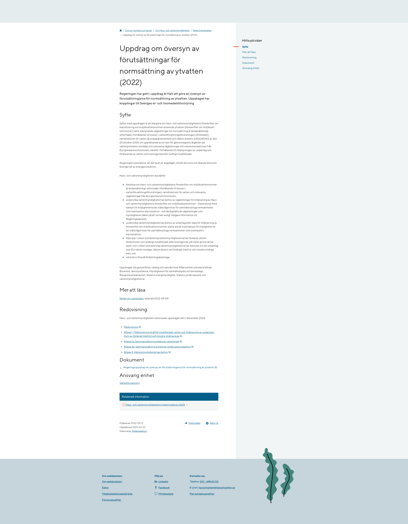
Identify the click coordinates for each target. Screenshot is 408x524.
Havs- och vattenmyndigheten (121, 30)
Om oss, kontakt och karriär (138, 30)
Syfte (245, 46)
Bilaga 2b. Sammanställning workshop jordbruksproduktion (159, 346)
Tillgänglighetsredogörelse (117, 493)
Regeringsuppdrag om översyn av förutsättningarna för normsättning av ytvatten (170, 367)
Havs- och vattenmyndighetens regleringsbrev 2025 (155, 404)
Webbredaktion (139, 431)
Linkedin (163, 481)
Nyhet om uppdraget (131, 298)
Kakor (105, 487)
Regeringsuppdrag (202, 30)
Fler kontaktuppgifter (202, 493)
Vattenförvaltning (129, 383)
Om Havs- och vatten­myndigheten (172, 30)
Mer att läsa (248, 52)
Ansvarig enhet (250, 68)
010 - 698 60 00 (209, 481)
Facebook (164, 487)
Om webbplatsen (112, 481)
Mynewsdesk (165, 493)
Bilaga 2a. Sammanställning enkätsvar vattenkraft (153, 341)
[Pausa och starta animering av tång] (283, 476)
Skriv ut (214, 423)
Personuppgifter (111, 500)
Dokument (248, 62)
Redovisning (132, 327)
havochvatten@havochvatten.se (217, 487)
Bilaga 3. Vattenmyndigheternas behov (147, 352)
